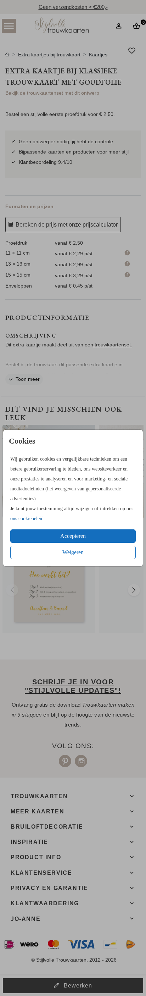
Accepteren (73, 536)
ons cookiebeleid (27, 518)
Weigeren (73, 552)
